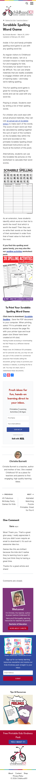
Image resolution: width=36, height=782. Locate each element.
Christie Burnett (10, 34)
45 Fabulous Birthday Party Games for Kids (9, 499)
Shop (26, 773)
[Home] (3, 20)
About (10, 773)
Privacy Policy (18, 776)
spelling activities (14, 251)
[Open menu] (31, 3)
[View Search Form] (27, 3)
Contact (18, 773)
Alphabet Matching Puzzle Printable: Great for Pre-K (27, 502)
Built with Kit (18, 438)
